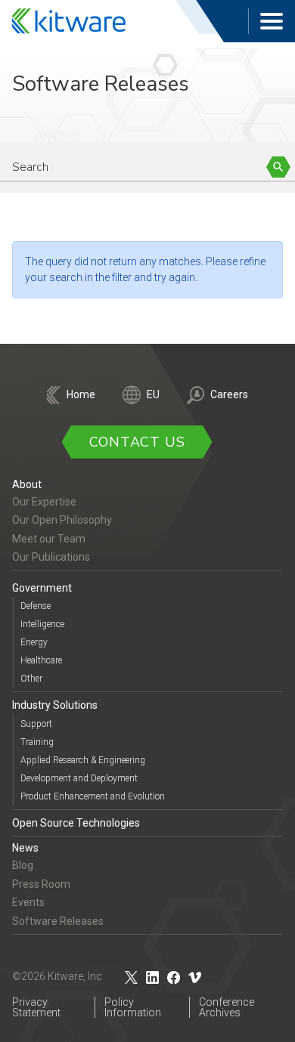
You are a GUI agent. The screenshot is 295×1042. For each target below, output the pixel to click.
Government (42, 588)
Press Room (41, 884)
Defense (35, 606)
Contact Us (137, 442)
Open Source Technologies (76, 823)
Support (36, 724)
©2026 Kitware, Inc (57, 976)
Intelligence (42, 624)
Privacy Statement (36, 1007)
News (25, 848)
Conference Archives (226, 1007)
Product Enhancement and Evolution (92, 796)
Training (37, 742)
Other (31, 678)
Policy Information (132, 1007)
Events (28, 902)
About (27, 484)
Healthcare (41, 660)
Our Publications (51, 557)
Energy (34, 642)
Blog (22, 865)
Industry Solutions (55, 705)
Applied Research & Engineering (82, 760)
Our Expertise (44, 502)
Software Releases (58, 921)
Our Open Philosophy (62, 520)
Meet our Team (48, 539)
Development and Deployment (79, 778)
